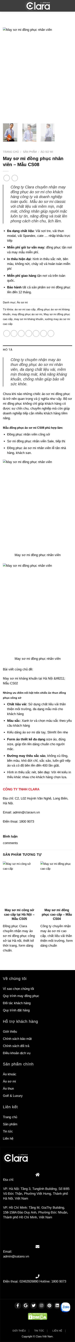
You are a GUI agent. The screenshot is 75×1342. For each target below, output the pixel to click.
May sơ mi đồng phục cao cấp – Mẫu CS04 (57, 914)
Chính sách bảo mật (17, 1039)
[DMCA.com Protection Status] (37, 1316)
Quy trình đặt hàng (16, 1010)
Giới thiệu (10, 1031)
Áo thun (8, 1088)
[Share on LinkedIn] (51, 333)
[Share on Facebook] (14, 333)
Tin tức (8, 1131)
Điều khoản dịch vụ (16, 1053)
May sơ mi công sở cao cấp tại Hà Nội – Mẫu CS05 (19, 914)
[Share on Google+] (43, 333)
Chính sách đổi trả (16, 1046)
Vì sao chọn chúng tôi (18, 989)
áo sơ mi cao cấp (25, 309)
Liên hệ (8, 1138)
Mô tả (7, 349)
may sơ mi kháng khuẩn (28, 319)
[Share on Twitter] (21, 333)
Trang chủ (11, 151)
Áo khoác (9, 1074)
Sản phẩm (30, 151)
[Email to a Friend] (28, 333)
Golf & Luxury (13, 1096)
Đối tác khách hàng (17, 1003)
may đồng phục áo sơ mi (27, 314)
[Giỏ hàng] (69, 6)
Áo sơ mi (47, 151)
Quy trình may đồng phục (21, 996)
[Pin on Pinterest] (36, 333)
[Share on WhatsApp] (6, 333)
